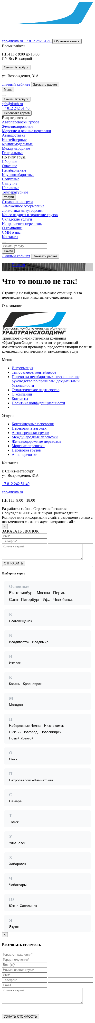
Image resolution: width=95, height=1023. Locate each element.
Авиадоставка (13, 135)
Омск (13, 759)
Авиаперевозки (25, 454)
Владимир (40, 642)
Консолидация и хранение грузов (30, 215)
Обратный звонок (67, 41)
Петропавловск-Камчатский (31, 780)
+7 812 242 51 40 (15, 484)
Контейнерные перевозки (33, 424)
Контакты (10, 237)
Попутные (10, 179)
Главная (18, 265)
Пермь (59, 593)
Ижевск (14, 663)
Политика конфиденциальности (38, 403)
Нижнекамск (54, 726)
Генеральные (12, 153)
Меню (8, 90)
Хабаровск (17, 864)
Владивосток (19, 642)
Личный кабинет (16, 256)
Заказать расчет (45, 256)
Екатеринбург (21, 593)
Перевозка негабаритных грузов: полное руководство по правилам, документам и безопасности (46, 381)
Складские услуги (17, 219)
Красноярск (32, 684)
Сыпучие (9, 183)
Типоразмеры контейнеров (34, 372)
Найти (8, 251)
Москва (43, 593)
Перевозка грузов (17, 113)
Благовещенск (20, 621)
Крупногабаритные (18, 175)
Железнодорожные (17, 126)
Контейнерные (14, 140)
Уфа (46, 600)
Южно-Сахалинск (23, 906)
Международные (16, 148)
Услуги (9, 197)
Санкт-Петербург (24, 600)
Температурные (15, 192)
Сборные (9, 161)
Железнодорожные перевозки (36, 441)
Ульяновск (17, 843)
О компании (12, 228)
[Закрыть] (89, 570)
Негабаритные (14, 170)
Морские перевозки (28, 446)
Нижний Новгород (23, 732)
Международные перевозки (35, 437)
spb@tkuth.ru (13, 41)
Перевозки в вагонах (29, 428)
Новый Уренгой (21, 738)
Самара (15, 801)
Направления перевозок (22, 223)
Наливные (10, 188)
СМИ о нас (11, 232)
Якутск (14, 927)
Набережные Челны (25, 726)
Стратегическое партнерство (35, 390)
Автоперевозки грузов (20, 122)
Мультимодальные (17, 144)
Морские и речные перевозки (26, 131)
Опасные (9, 166)
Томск (14, 822)
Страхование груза (17, 202)
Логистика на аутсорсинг (23, 210)
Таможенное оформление (23, 206)
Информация (22, 368)
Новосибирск (50, 732)
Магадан (16, 705)
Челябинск (63, 600)
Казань (14, 684)
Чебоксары (18, 885)
